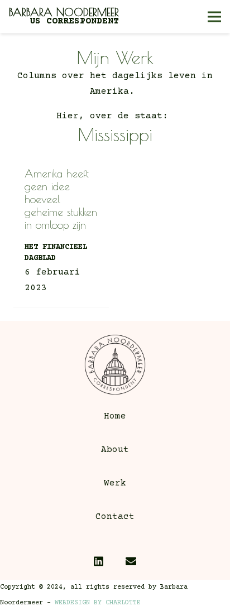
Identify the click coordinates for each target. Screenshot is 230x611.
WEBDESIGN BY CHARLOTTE (98, 603)
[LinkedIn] (98, 561)
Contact (115, 517)
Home (115, 416)
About (115, 450)
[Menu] (214, 17)
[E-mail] (131, 561)
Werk (115, 483)
